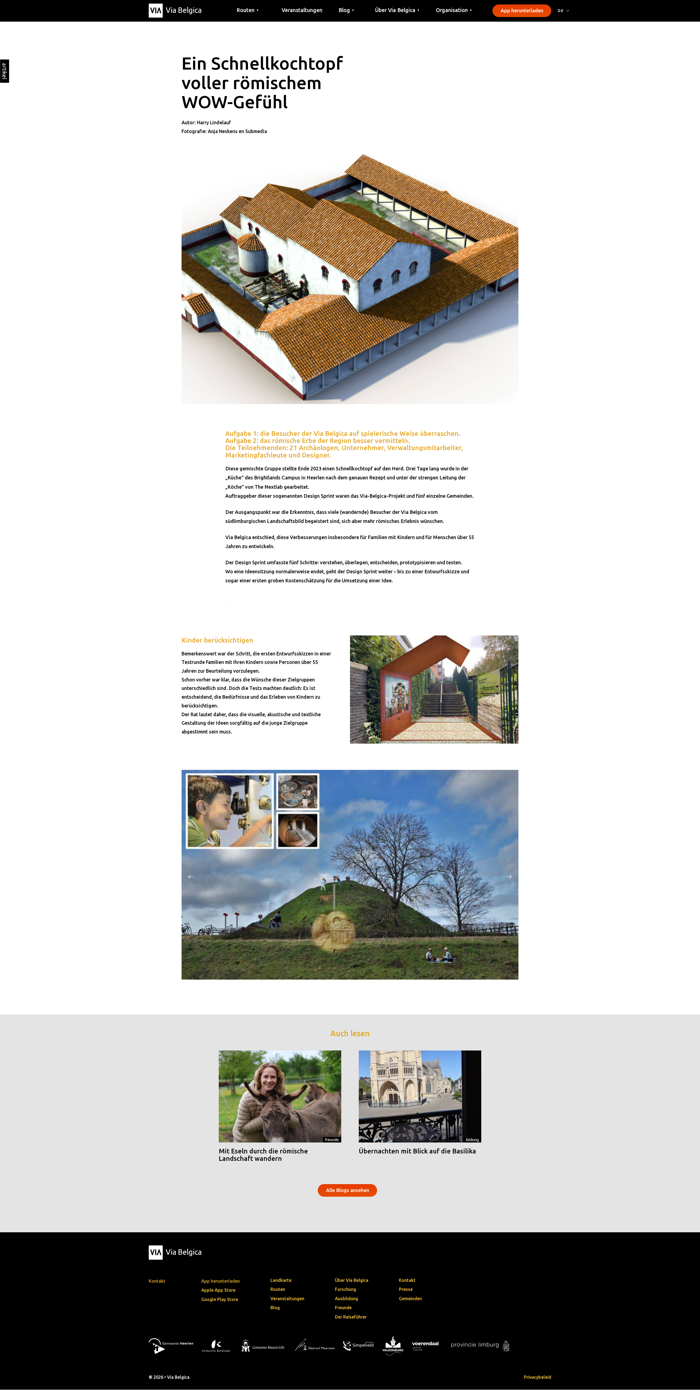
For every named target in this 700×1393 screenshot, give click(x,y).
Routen (277, 1292)
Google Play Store (219, 1302)
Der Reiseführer (351, 1319)
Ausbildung (346, 1301)
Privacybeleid (537, 1380)
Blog (275, 1310)
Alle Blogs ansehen (347, 1193)
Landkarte (280, 1283)
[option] (350, 876)
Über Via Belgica (351, 1283)
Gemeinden (410, 1301)
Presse (406, 1292)
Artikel (4, 71)
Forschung (345, 1292)
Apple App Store (218, 1293)
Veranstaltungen (302, 10)
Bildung (472, 1143)
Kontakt (407, 1283)
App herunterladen (522, 10)
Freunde (332, 1143)
